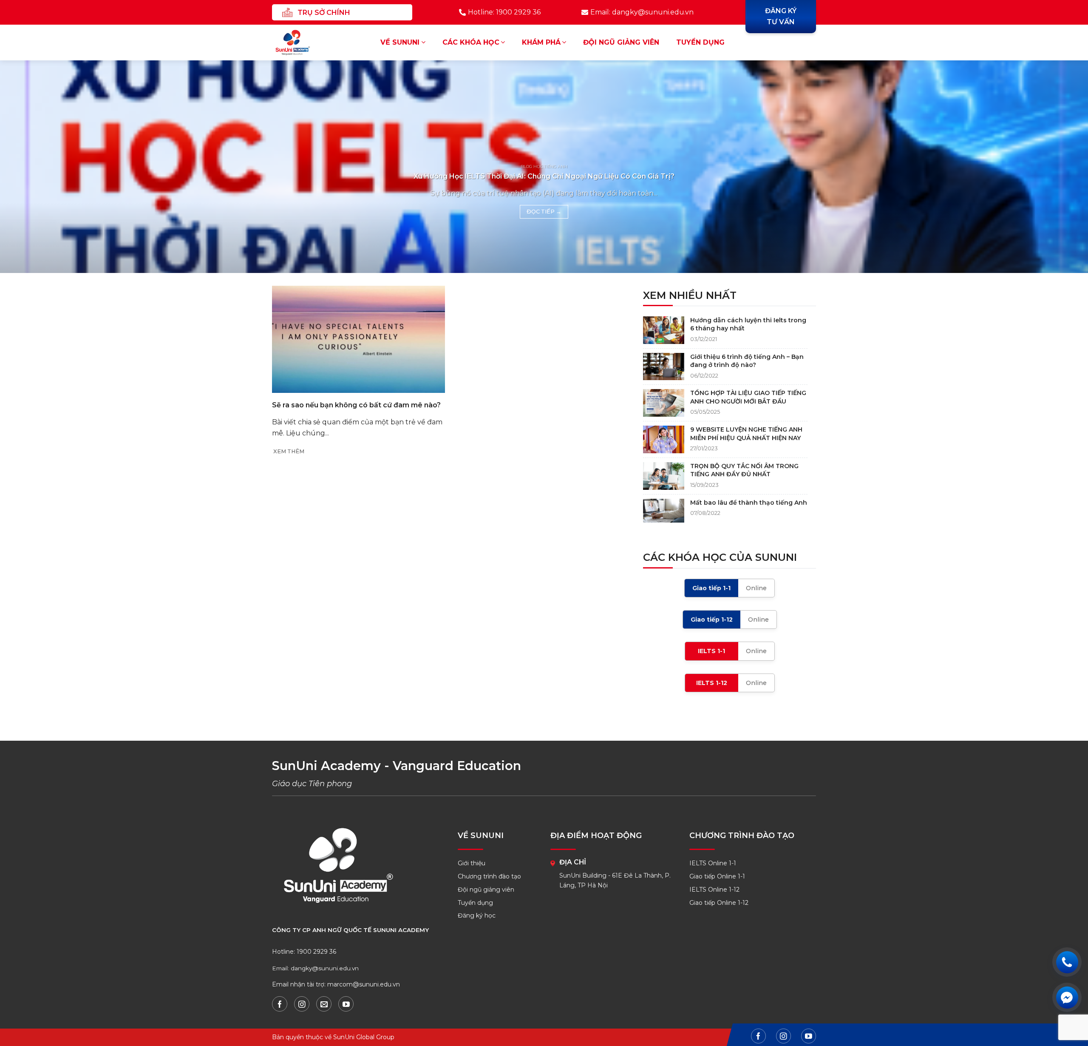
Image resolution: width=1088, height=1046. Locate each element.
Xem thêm (288, 451)
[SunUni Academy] (298, 42)
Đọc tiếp (544, 211)
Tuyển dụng (700, 42)
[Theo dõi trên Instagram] (301, 1004)
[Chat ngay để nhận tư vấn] (1067, 997)
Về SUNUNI (399, 42)
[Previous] (32, 166)
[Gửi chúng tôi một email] (324, 1004)
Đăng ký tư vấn (780, 16)
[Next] (1055, 166)
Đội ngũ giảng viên (621, 42)
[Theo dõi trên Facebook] (279, 1004)
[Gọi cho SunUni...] (1067, 962)
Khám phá (541, 42)
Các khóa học (470, 42)
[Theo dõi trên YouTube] (346, 1004)
